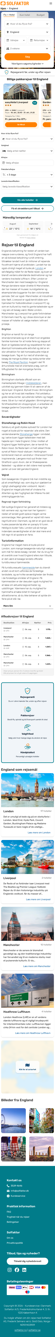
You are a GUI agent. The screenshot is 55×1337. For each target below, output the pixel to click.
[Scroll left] (4, 227)
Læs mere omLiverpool (38, 899)
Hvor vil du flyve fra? (9, 133)
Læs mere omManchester (36, 966)
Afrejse (4, 157)
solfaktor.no (21, 1330)
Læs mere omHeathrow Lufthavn (32, 1033)
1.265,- (48, 638)
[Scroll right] (50, 227)
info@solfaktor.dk (20, 1190)
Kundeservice (18, 1196)
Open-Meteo (31, 238)
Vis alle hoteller (25, 200)
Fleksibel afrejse (8, 169)
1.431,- (48, 664)
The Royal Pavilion (18, 362)
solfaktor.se (34, 1330)
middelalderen (33, 383)
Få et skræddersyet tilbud (25, 208)
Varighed (5, 145)
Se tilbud (21, 124)
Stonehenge (26, 434)
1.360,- (48, 655)
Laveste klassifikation (10, 181)
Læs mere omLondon (39, 832)
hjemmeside (28, 567)
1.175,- (48, 629)
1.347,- (48, 647)
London (39, 268)
